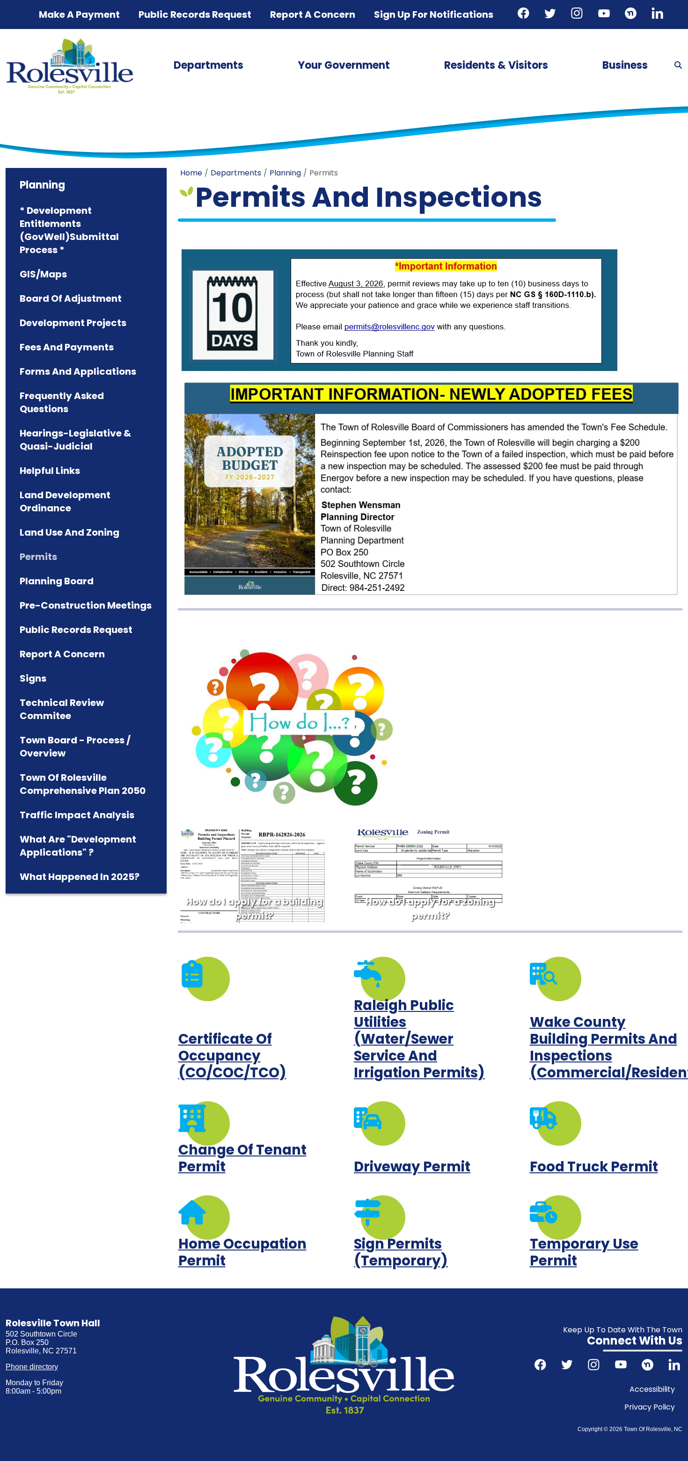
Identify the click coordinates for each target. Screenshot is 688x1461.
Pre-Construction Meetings (86, 605)
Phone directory (32, 1367)
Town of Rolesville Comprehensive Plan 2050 (83, 784)
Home (191, 172)
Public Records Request (195, 14)
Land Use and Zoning (69, 532)
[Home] (70, 41)
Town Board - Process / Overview (75, 747)
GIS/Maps (43, 274)
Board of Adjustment (71, 298)
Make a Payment (79, 14)
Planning (285, 172)
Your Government (344, 65)
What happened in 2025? (79, 876)
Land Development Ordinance (65, 501)
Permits (38, 556)
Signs (33, 678)
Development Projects (73, 322)
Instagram (578, 14)
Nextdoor (632, 14)
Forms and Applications (78, 371)
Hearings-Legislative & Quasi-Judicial (75, 440)
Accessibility (652, 1389)
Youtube (605, 14)
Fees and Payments (67, 347)
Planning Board (57, 581)
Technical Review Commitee (62, 709)
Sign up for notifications (433, 14)
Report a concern (312, 14)
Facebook (525, 14)
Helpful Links (50, 470)
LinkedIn (658, 14)
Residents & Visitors (496, 65)
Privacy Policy (649, 1407)
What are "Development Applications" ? (78, 846)
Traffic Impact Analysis (77, 814)
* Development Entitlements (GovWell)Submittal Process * (69, 230)
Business (625, 65)
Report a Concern (62, 654)
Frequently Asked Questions (62, 402)
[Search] (678, 65)
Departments (208, 65)
